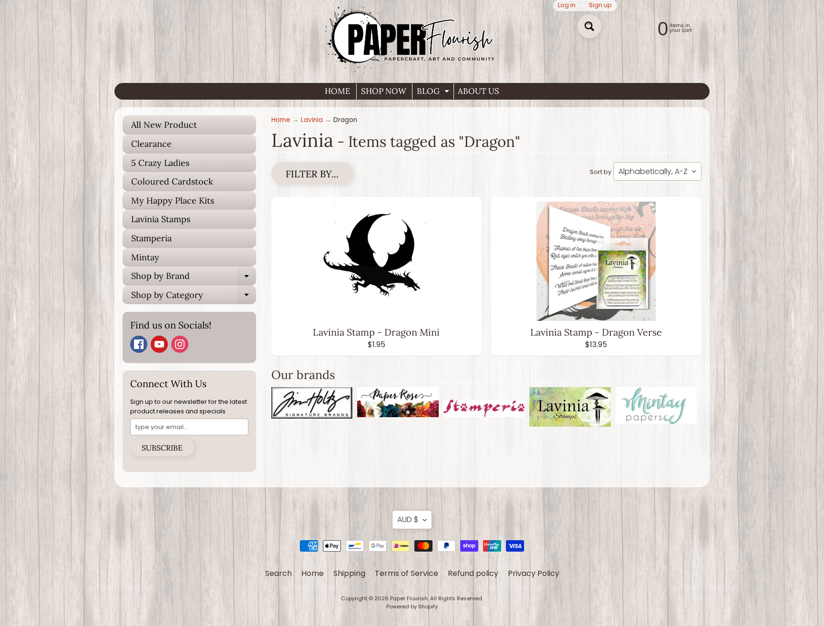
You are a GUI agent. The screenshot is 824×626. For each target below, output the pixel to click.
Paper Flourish (409, 598)
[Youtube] (159, 344)
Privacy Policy (533, 573)
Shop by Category (193, 297)
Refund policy (473, 573)
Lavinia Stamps (160, 219)
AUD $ (407, 519)
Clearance (151, 143)
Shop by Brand (193, 278)
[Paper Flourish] (412, 37)
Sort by (600, 172)
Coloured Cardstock (172, 181)
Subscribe (162, 447)
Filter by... (312, 174)
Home (280, 119)
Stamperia (151, 238)
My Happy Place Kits (172, 200)
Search (278, 573)
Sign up (600, 5)
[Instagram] (179, 344)
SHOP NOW (383, 91)
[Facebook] (138, 344)
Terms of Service (406, 573)
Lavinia (312, 119)
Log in (567, 5)
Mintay (145, 257)
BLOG (434, 92)
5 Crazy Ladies (160, 162)
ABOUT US (478, 91)
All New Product (164, 124)
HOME (337, 91)
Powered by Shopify (412, 606)
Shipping (349, 573)
